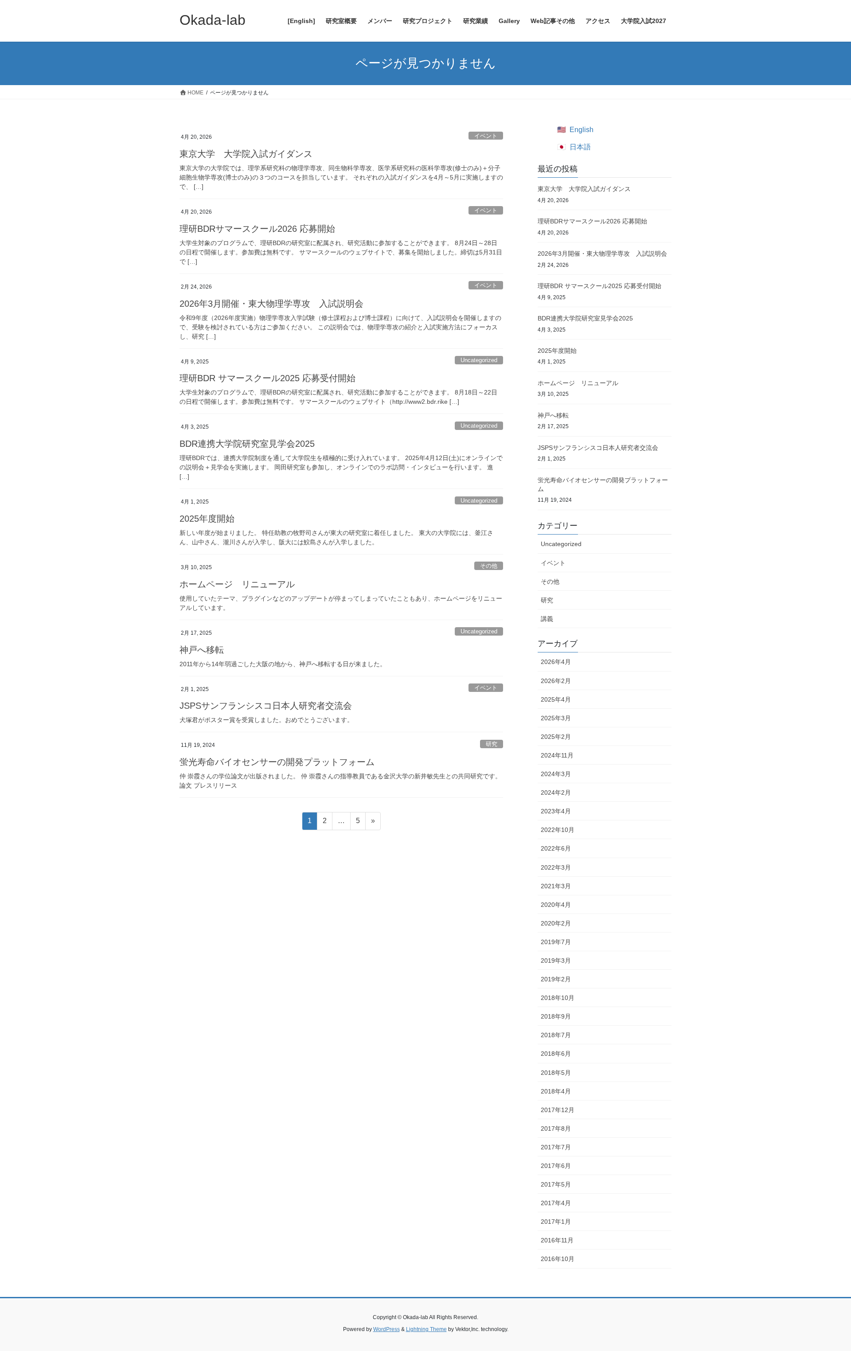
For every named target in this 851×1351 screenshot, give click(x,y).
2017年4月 (556, 1203)
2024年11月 (557, 755)
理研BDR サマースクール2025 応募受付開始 (267, 378)
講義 (547, 618)
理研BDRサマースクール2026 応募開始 (257, 229)
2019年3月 (556, 960)
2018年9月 (556, 1016)
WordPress (386, 1329)
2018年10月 (557, 997)
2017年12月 (557, 1109)
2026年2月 (556, 680)
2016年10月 (557, 1258)
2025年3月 (556, 718)
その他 (488, 565)
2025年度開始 (207, 518)
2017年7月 (556, 1147)
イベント (485, 136)
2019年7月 (556, 941)
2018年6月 (556, 1053)
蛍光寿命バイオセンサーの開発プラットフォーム (277, 762)
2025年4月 (556, 699)
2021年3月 (556, 886)
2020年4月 (556, 904)
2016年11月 (557, 1240)
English (581, 129)
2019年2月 (556, 979)
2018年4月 (556, 1091)
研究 (491, 744)
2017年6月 (556, 1165)
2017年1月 (556, 1221)
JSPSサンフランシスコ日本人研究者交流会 (266, 706)
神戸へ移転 (202, 650)
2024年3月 (556, 773)
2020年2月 (556, 923)
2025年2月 (556, 736)
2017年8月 (556, 1128)
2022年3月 (556, 867)
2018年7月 (556, 1035)
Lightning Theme (426, 1329)
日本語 (580, 147)
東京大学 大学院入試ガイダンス (246, 154)
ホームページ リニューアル (237, 584)
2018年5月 (556, 1072)
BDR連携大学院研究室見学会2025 (247, 444)
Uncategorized (479, 360)
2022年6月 (556, 848)
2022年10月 (557, 829)
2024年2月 (556, 792)
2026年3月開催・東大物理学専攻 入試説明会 (271, 303)
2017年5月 (556, 1184)
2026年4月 (556, 661)
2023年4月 (556, 811)
